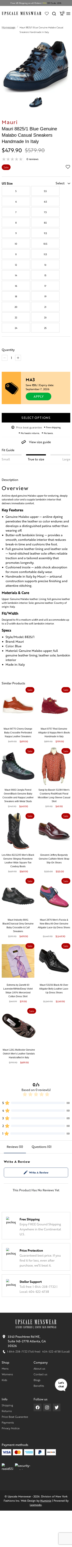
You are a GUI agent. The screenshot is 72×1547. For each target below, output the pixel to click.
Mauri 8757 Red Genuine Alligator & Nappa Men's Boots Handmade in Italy (54, 732)
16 (16, 285)
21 (45, 306)
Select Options (36, 418)
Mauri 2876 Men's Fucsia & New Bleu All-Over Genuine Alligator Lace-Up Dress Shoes (54, 924)
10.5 (45, 243)
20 (16, 306)
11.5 (45, 254)
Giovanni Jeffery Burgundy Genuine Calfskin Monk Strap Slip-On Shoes (54, 859)
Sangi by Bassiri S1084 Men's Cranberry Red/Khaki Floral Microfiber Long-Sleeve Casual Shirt (54, 796)
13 (45, 264)
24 (16, 327)
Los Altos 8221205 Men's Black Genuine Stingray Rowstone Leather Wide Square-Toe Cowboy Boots (18, 861)
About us (39, 1368)
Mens (5, 1368)
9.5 (45, 233)
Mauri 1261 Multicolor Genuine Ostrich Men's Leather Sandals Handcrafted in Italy (19, 1053)
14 (16, 275)
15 (45, 275)
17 (45, 285)
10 (16, 243)
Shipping (7, 1405)
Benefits (39, 1385)
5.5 (45, 191)
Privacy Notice (11, 1428)
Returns (7, 1411)
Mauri (10, 121)
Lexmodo (36, 1504)
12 (16, 264)
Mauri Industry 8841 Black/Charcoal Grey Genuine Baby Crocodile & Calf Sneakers (18, 926)
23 (45, 317)
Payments (8, 1422)
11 (16, 254)
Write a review (38, 1172)
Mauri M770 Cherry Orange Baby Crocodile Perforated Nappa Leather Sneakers (18, 732)
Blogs (37, 1380)
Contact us (40, 1374)
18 (16, 296)
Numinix (45, 1500)
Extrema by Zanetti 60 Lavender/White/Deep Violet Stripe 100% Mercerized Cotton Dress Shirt (18, 991)
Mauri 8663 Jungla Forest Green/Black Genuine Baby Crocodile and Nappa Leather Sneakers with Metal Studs (18, 796)
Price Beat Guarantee (15, 1416)
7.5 (45, 212)
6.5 (45, 201)
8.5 (45, 222)
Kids (4, 1380)
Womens (7, 1374)
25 (45, 327)
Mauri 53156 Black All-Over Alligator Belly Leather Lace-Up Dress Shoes (54, 989)
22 (16, 317)
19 (45, 296)
